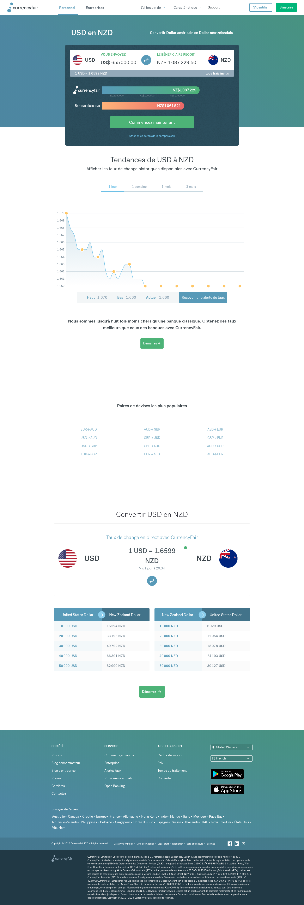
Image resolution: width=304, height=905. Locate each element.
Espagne (163, 822)
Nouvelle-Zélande (65, 822)
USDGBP (89, 446)
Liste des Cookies (145, 843)
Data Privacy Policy (123, 843)
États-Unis (241, 822)
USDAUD (88, 438)
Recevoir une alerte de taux (203, 297)
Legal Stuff (163, 843)
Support (214, 7)
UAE (205, 822)
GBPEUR (215, 438)
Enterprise (111, 763)
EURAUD (89, 429)
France (115, 816)
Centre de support (171, 755)
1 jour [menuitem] (112, 186)
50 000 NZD (168, 666)
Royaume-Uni (221, 822)
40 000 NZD (168, 656)
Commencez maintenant (152, 122)
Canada (73, 816)
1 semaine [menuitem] (139, 186)
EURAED (152, 454)
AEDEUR (215, 429)
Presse (56, 778)
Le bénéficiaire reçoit (176, 54)
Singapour (122, 822)
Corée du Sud (143, 822)
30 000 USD (68, 646)
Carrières (58, 786)
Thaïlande (191, 822)
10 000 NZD (168, 626)
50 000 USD (68, 666)
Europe (101, 816)
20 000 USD (68, 636)
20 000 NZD (168, 636)
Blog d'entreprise (63, 770)
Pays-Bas (215, 816)
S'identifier (261, 7)
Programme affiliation (119, 778)
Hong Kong (149, 816)
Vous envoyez (113, 54)
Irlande (175, 816)
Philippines (89, 822)
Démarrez (152, 343)
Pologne (106, 822)
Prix (160, 763)
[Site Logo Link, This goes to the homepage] (31, 7)
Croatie (87, 816)
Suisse (176, 822)
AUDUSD (215, 446)
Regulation (177, 843)
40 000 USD (68, 656)
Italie (186, 816)
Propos (56, 755)
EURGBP (89, 454)
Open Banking (114, 786)
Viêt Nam (58, 828)
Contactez (58, 793)
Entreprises (95, 7)
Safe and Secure (195, 843)
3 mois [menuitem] (191, 186)
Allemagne (130, 816)
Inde (163, 816)
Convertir (164, 778)
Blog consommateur (65, 763)
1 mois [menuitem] (166, 186)
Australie (58, 816)
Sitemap (211, 843)
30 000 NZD (168, 646)
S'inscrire (286, 7)
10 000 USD (68, 626)
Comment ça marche (119, 755)
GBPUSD (152, 438)
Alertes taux (112, 770)
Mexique (199, 816)
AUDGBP (152, 429)
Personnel (67, 7)
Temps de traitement (172, 770)
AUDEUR (215, 454)
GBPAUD (152, 446)
